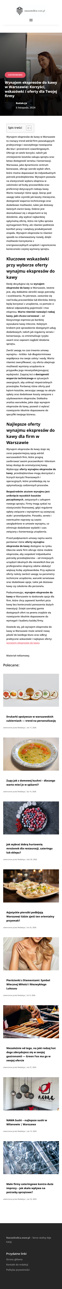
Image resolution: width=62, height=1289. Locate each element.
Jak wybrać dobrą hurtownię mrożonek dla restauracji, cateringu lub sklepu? (29, 848)
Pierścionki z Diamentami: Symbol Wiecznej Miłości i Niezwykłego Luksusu (28, 984)
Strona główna (14, 1259)
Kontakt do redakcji (17, 1264)
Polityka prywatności (18, 1269)
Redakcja (21, 727)
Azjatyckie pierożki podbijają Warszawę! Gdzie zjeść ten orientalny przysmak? (30, 916)
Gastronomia (15, 75)
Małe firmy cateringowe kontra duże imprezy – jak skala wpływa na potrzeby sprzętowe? (29, 1188)
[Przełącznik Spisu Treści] (27, 128)
